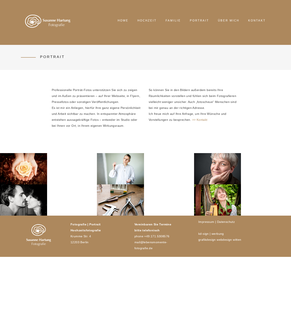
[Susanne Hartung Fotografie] (42, 22)
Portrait (199, 20)
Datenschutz (226, 221)
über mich (228, 20)
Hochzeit (147, 20)
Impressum (206, 221)
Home (123, 20)
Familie (173, 20)
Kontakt (257, 20)
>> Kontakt (199, 119)
